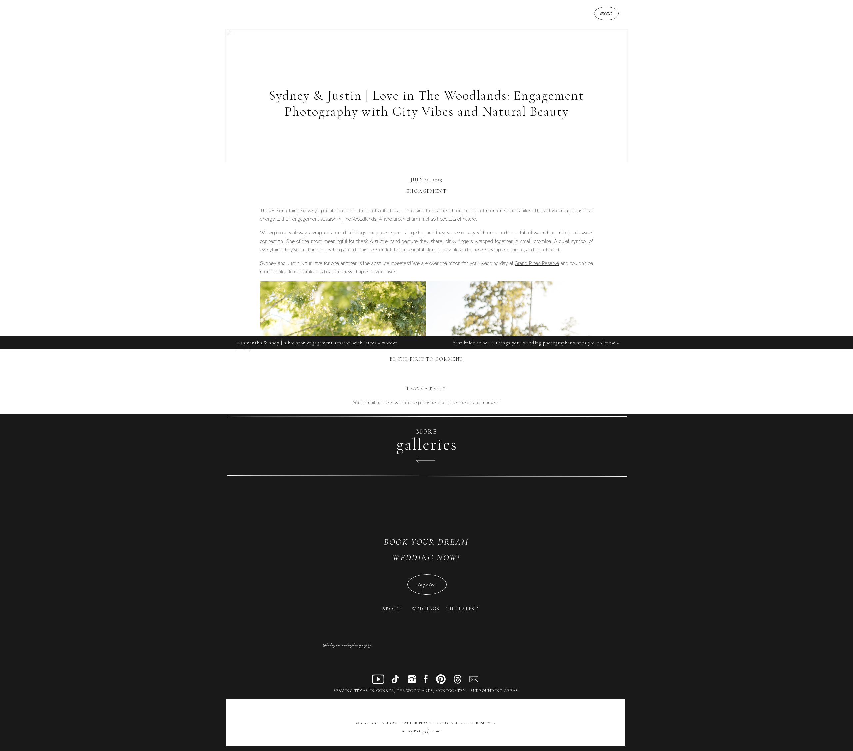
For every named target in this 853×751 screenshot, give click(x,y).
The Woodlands (359, 219)
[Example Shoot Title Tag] (315, 614)
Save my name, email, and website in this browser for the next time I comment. (426, 571)
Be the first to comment (426, 359)
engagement (426, 191)
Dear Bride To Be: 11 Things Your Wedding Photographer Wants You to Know (534, 343)
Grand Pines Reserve (537, 263)
